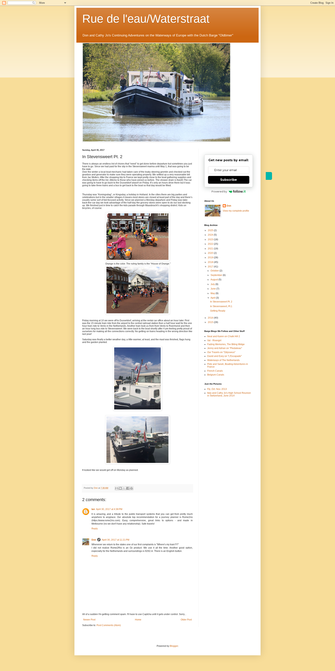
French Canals (215, 371)
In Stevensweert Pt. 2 (221, 301)
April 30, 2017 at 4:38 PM (109, 509)
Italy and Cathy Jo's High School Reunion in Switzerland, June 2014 (229, 394)
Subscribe (228, 180)
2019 (211, 257)
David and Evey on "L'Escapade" (224, 356)
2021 (211, 248)
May (213, 293)
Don (94, 539)
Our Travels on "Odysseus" (221, 352)
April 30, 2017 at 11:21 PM (115, 539)
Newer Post (89, 619)
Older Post (186, 619)
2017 (211, 266)
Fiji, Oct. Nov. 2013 (217, 389)
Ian (93, 509)
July (213, 284)
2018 (211, 262)
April (213, 297)
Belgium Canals (215, 374)
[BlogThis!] (120, 488)
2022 (211, 244)
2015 (211, 322)
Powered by (219, 191)
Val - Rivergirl (214, 340)
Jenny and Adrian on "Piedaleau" (224, 348)
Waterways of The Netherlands (223, 360)
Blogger (174, 646)
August (214, 279)
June (213, 288)
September (217, 275)
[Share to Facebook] (128, 488)
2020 (211, 253)
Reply (95, 528)
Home (138, 619)
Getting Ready (217, 310)
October (215, 270)
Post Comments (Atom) (109, 625)
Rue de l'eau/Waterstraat (146, 18)
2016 (211, 317)
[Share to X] (124, 488)
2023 (211, 239)
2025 (211, 230)
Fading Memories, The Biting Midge (226, 344)
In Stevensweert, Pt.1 (221, 306)
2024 (211, 234)
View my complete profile (236, 210)
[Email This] (117, 488)
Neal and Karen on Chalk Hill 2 (223, 336)
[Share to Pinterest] (131, 488)
